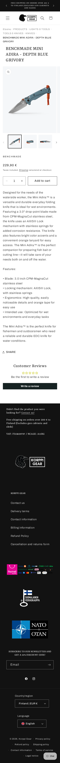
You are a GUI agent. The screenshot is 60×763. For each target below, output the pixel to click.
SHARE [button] (11, 352)
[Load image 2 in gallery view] (30, 141)
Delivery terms (20, 511)
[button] (8, 18)
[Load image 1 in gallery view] (14, 141)
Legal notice (31, 756)
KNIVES (30, 33)
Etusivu (7, 29)
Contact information (24, 519)
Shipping (23, 170)
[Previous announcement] (6, 5)
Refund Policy (20, 535)
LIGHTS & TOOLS (39, 29)
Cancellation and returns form (30, 544)
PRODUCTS (20, 29)
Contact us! (28, 413)
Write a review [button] (30, 386)
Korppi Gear (25, 739)
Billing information (23, 527)
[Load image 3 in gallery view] (45, 141)
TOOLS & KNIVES (13, 33)
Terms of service (44, 750)
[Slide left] (3, 142)
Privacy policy (42, 739)
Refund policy (22, 744)
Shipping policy (41, 744)
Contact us (18, 502)
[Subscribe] (49, 664)
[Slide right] (56, 142)
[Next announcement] (53, 5)
